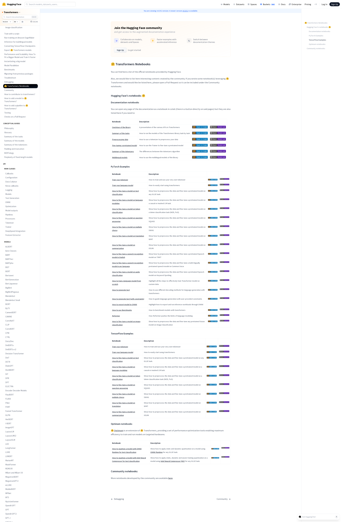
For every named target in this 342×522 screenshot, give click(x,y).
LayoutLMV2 (10, 435)
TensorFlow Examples (317, 40)
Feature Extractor (13, 235)
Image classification (13, 27)
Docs (283, 4)
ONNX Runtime (156, 452)
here (170, 478)
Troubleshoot (10, 77)
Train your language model (122, 185)
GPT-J (7, 518)
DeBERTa (9, 345)
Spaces (253, 4)
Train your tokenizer (120, 180)
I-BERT (8, 423)
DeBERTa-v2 (10, 349)
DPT (7, 382)
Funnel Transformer (13, 411)
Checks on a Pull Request (15, 116)
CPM (7, 333)
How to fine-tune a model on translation (128, 236)
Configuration (11, 177)
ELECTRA (9, 386)
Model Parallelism (11, 65)
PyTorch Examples (316, 35)
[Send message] (336, 516)
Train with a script (11, 33)
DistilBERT (9, 370)
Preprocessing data (120, 139)
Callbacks (9, 173)
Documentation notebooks (319, 31)
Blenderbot (10, 296)
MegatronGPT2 (11, 481)
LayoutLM (9, 431)
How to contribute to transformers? (19, 94)
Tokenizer (9, 223)
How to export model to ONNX (124, 304)
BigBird (8, 287)
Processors (10, 218)
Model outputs (11, 210)
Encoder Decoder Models (16, 390)
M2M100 (9, 468)
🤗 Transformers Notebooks (16, 86)
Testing (7, 112)
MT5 (7, 497)
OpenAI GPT (10, 505)
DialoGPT (9, 366)
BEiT (7, 267)
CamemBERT (10, 312)
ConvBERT (10, 329)
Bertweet (9, 275)
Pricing (308, 4)
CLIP (7, 324)
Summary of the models (14, 140)
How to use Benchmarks (122, 310)
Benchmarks (9, 69)
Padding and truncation (14, 149)
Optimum (118, 430)
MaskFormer (10, 464)
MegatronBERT (12, 477)
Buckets (268, 4)
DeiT (7, 357)
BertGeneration (12, 279)
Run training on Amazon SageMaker (19, 37)
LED (7, 444)
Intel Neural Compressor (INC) (173, 461)
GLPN (7, 415)
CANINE (8, 316)
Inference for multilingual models (18, 42)
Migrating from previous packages (18, 73)
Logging (8, 190)
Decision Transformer (14, 353)
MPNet (8, 493)
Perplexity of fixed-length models (18, 157)
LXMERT (8, 456)
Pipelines (9, 214)
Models (226, 4)
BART (7, 255)
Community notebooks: (316, 48)
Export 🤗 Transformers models (18, 50)
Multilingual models (119, 157)
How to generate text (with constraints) (128, 299)
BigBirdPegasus (12, 292)
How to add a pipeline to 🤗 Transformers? (16, 107)
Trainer (8, 227)
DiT (6, 374)
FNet (7, 403)
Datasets (240, 4)
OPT (7, 509)
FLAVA (8, 399)
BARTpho (9, 263)
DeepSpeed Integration (15, 231)
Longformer (10, 448)
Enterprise (296, 4)
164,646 (35, 22)
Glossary (8, 132)
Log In (324, 4)
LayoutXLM (10, 440)
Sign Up (334, 4)
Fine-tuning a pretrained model (124, 145)
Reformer (116, 316)
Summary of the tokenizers (15, 144)
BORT (7, 304)
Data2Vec (9, 341)
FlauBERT (9, 394)
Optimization (10, 206)
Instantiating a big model (14, 61)
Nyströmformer (12, 501)
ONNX (7, 202)
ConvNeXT (9, 320)
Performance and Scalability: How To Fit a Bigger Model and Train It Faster (20, 56)
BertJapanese (11, 283)
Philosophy (9, 128)
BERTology (9, 153)
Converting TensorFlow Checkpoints (19, 46)
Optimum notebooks (317, 44)
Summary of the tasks (13, 136)
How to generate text (121, 290)
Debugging (8, 82)
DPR (7, 378)
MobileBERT (10, 489)
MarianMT (9, 460)
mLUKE (8, 485)
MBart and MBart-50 (14, 472)
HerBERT (9, 419)
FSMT (7, 407)
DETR (7, 362)
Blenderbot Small (12, 300)
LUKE (7, 452)
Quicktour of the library (121, 127)
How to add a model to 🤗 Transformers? (15, 100)
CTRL (7, 337)
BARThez (9, 259)
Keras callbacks (11, 186)
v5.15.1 (185, 11)
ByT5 (7, 308)
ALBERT (8, 246)
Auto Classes (10, 251)
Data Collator (11, 181)
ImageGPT (9, 427)
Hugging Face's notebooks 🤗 (319, 27)
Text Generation (12, 198)
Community (9, 90)
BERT (7, 271)
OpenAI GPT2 (11, 514)
